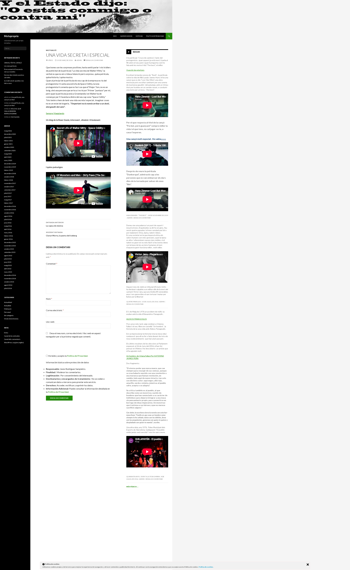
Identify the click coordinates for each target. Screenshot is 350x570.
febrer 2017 (8, 203)
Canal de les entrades (12, 336)
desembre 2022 (10, 134)
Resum (136, 52)
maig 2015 (8, 265)
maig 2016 (8, 226)
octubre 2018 (9, 177)
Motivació (51, 50)
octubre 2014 (9, 282)
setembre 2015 (9, 252)
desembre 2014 (10, 275)
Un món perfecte (10, 66)
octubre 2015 (9, 249)
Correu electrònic (55, 310)
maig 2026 (8, 131)
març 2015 (8, 272)
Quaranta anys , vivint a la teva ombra (143, 477)
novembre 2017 (10, 183)
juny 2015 (7, 262)
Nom (49, 298)
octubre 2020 (9, 147)
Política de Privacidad (58, 392)
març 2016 (8, 233)
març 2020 (8, 160)
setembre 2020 (9, 150)
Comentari (51, 263)
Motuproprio (11, 36)
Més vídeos (132, 487)
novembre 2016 (10, 210)
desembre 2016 (10, 206)
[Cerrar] (308, 564)
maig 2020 (8, 154)
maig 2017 (8, 200)
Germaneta (15, 117)
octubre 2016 (9, 213)
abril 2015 (7, 269)
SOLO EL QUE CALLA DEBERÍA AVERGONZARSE (12, 111)
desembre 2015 (10, 242)
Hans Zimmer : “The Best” (136, 215)
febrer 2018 (8, 180)
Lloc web (50, 321)
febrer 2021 (8, 141)
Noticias (139, 36)
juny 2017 (7, 196)
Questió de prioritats (135, 70)
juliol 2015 (8, 259)
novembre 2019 (10, 167)
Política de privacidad (155, 36)
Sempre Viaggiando (55, 113)
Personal (7, 312)
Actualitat (7, 306)
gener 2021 (8, 144)
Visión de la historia (11, 319)
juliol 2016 (8, 219)
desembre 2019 (10, 164)
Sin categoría (8, 315)
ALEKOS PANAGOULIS (136, 319)
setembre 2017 (9, 190)
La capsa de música (55, 224)
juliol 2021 (8, 137)
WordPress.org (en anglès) (14, 342)
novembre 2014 (10, 278)
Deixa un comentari (94, 60)
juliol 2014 (8, 288)
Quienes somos (126, 36)
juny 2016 (7, 223)
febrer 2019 (8, 170)
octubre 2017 (9, 187)
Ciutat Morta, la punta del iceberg (61, 234)
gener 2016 (8, 239)
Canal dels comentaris (12, 339)
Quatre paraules (133, 302)
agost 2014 (8, 285)
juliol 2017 (8, 193)
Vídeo (50, 60)
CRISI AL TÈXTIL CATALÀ (13, 63)
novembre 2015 (10, 246)
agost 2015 (8, 256)
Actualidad (8, 302)
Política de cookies (206, 567)
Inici (115, 36)
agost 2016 (8, 216)
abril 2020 (7, 157)
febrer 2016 (8, 236)
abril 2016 (7, 229)
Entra (6, 333)
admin (79, 60)
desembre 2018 (10, 173)
